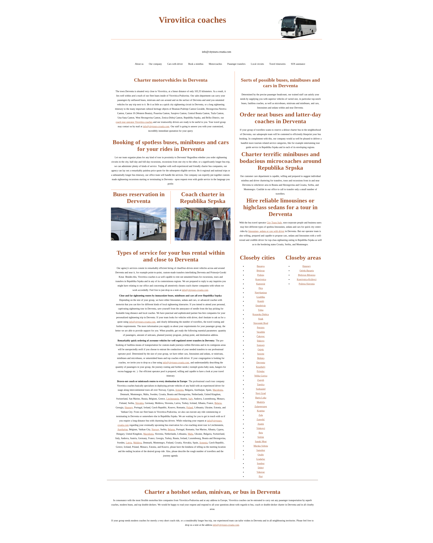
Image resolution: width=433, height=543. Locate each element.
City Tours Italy (274, 222)
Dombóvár (261, 305)
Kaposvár (260, 283)
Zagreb (260, 380)
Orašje (261, 454)
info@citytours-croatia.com (216, 51)
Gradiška (260, 297)
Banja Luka (260, 397)
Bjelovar (261, 270)
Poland (189, 407)
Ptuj (261, 476)
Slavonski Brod (260, 323)
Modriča (261, 402)
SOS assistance (298, 64)
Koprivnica (260, 279)
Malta (190, 433)
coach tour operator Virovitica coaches (134, 122)
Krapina (261, 410)
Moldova (137, 442)
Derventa (260, 362)
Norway (155, 429)
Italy (190, 398)
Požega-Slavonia (307, 283)
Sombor (261, 463)
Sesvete (260, 353)
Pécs (261, 288)
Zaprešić (261, 419)
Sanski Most (261, 441)
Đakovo (260, 340)
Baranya (261, 266)
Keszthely (260, 367)
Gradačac (260, 459)
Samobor (260, 450)
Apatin (260, 424)
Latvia (129, 442)
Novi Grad (261, 393)
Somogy (261, 345)
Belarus (218, 403)
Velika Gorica (260, 375)
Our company (155, 64)
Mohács (260, 358)
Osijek (261, 349)
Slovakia (139, 403)
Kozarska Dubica (261, 314)
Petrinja (260, 327)
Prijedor (261, 371)
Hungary (129, 407)
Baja (261, 432)
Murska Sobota (261, 445)
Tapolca (260, 384)
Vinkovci (260, 428)
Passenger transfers (236, 64)
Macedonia (218, 390)
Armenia (179, 390)
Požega (260, 275)
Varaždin (261, 332)
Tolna (260, 310)
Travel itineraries (277, 64)
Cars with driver (175, 64)
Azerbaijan (122, 429)
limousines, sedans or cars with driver (266, 231)
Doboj (261, 467)
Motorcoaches (215, 64)
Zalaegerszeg (261, 406)
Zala (261, 415)
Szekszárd (260, 389)
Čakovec (261, 336)
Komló (260, 301)
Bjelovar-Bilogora (306, 275)
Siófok (260, 437)
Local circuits (257, 64)
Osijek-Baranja (307, 270)
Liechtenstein (172, 398)
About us (139, 64)
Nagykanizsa (261, 292)
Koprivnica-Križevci (306, 279)
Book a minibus (195, 64)
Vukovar (261, 472)
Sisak (260, 318)
